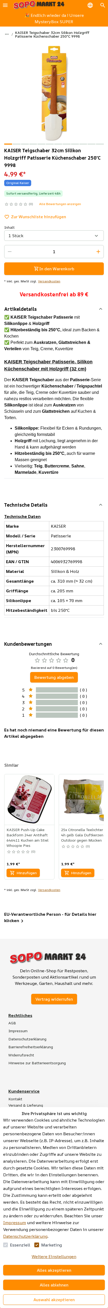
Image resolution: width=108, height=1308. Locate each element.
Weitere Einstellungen (54, 1256)
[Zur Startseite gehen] (39, 5)
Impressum (14, 1222)
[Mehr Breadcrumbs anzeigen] (6, 34)
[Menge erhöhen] (98, 251)
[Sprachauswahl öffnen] (90, 5)
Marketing (51, 1245)
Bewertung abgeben (54, 677)
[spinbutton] (54, 251)
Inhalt (9, 227)
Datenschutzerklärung (25, 1236)
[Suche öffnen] (103, 5)
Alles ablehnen (54, 1285)
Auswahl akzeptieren (54, 1299)
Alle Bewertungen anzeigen (60, 204)
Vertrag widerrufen (54, 999)
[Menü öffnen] (5, 5)
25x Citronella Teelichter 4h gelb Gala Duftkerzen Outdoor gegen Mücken (82, 835)
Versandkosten (49, 281)
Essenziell (20, 1245)
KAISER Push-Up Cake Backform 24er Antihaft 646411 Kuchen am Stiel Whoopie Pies (27, 837)
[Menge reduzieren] (9, 251)
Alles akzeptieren (54, 1270)
